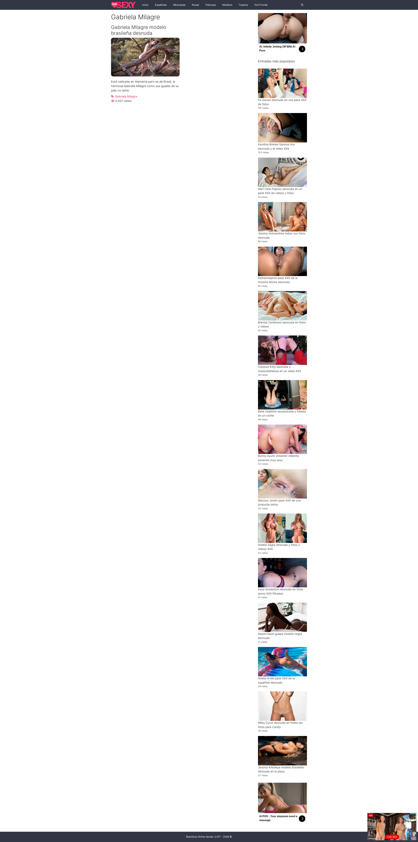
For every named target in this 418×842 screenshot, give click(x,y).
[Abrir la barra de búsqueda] (302, 5)
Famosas (211, 4)
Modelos (227, 4)
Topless (243, 4)
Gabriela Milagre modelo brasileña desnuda (138, 30)
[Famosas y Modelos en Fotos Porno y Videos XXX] (124, 5)
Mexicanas (179, 4)
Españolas (161, 4)
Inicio (145, 4)
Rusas (195, 4)
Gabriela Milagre (126, 96)
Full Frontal (261, 4)
